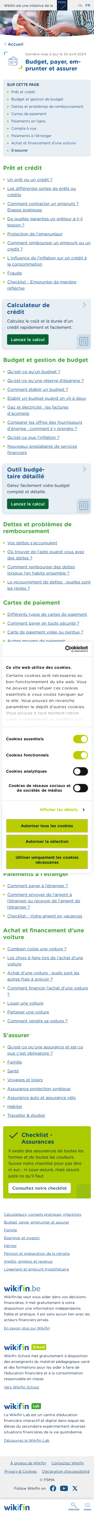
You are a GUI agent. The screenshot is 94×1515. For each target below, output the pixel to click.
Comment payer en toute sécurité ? (43, 623)
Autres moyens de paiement (36, 640)
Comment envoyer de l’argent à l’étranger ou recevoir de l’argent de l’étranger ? (43, 901)
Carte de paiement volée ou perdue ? (45, 632)
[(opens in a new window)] (62, 5)
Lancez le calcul (28, 339)
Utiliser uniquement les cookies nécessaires (47, 860)
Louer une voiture (25, 1003)
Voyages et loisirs (25, 1079)
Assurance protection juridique (38, 1088)
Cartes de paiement (28, 113)
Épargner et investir (22, 1238)
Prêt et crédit (23, 92)
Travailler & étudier (26, 1115)
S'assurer (19, 150)
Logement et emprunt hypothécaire (36, 1269)
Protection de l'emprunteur (34, 233)
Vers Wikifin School (21, 1387)
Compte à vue (23, 128)
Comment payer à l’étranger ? (37, 885)
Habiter (14, 1106)
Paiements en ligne (28, 121)
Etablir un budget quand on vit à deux (46, 398)
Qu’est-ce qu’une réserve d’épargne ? (45, 380)
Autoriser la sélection (47, 841)
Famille (14, 1062)
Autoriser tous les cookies (47, 825)
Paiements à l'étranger (31, 135)
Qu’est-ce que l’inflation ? (33, 437)
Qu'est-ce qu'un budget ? (33, 371)
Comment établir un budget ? (37, 389)
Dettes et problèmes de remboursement (47, 106)
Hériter (10, 1245)
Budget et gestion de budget (37, 99)
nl (80, 5)
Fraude (14, 273)
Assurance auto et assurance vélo (41, 1097)
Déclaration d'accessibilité (66, 1471)
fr (87, 5)
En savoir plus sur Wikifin (27, 1328)
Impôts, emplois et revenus (28, 1261)
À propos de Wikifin (28, 1463)
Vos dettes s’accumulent (32, 542)
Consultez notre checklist (39, 1188)
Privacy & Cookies (20, 1471)
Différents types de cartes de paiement (47, 614)
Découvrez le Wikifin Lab (26, 1440)
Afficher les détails (59, 809)
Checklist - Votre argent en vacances (44, 915)
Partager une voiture (28, 1012)
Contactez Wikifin (67, 1463)
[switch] (80, 755)
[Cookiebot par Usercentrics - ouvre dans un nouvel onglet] (66, 649)
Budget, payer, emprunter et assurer (36, 1222)
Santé (13, 1070)
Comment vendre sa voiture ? (37, 1020)
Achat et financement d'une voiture (43, 143)
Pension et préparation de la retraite (37, 1253)
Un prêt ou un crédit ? (29, 179)
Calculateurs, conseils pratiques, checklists (42, 1214)
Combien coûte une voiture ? (37, 948)
